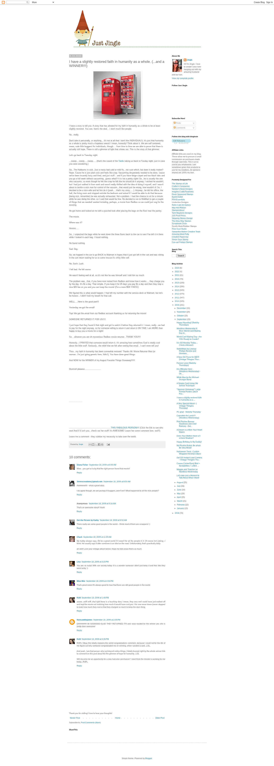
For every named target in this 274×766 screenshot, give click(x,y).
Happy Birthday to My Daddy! (189, 442)
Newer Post (75, 718)
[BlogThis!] (93, 444)
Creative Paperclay (180, 237)
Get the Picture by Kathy (88, 520)
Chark (79, 537)
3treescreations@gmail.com (89, 481)
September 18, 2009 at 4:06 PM (99, 581)
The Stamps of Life (180, 184)
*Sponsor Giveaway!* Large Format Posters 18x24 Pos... (189, 391)
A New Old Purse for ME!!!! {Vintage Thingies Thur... (188, 358)
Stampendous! (178, 210)
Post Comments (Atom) (91, 722)
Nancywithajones (84, 620)
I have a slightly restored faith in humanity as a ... (189, 399)
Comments (180, 128)
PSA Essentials (178, 200)
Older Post (159, 718)
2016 (177, 279)
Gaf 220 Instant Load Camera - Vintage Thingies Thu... (189, 458)
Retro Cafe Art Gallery (181, 205)
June (179, 490)
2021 (177, 275)
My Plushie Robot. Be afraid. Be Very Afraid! (189, 446)
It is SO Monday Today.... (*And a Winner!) (187, 344)
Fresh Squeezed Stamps (182, 194)
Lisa (79, 562)
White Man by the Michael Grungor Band (188, 378)
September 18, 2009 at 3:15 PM (95, 562)
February (181, 505)
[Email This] (90, 444)
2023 (177, 268)
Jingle (189, 60)
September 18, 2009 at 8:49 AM (102, 465)
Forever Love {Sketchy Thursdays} (186, 364)
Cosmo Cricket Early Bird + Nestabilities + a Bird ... (188, 464)
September (182, 319)
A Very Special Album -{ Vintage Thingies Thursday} (187, 405)
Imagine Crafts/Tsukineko (183, 192)
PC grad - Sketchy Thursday (189, 412)
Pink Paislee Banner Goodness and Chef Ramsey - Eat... (186, 423)
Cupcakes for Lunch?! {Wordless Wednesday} (188, 416)
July (179, 486)
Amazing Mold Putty (180, 234)
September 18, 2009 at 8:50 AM (116, 481)
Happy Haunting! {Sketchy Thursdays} (188, 324)
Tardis (121, 161)
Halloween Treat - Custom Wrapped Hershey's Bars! (189, 452)
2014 (177, 286)
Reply (79, 473)
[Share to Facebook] (99, 444)
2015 (177, 283)
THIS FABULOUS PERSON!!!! (125, 428)
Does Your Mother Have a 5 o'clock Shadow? (188, 437)
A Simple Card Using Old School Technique (187, 384)
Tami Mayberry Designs (182, 213)
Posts (178, 123)
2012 (177, 294)
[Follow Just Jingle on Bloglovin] (181, 143)
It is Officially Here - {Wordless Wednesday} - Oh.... (188, 371)
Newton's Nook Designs (182, 189)
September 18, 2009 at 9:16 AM (102, 503)
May (179, 493)
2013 (177, 290)
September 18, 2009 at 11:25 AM (97, 537)
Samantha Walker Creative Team (186, 232)
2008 (177, 513)
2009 (177, 305)
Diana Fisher (82, 465)
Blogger (148, 758)
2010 (177, 301)
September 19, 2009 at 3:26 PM (95, 639)
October (180, 316)
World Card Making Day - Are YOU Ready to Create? (189, 338)
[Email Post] (108, 444)
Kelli (79, 598)
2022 (177, 272)
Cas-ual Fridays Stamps (182, 242)
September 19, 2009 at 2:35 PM (106, 620)
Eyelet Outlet (177, 197)
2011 (177, 298)
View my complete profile (182, 78)
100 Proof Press (179, 216)
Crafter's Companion (181, 186)
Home (117, 718)
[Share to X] (96, 444)
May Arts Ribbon (179, 208)
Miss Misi (81, 581)
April (179, 497)
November (181, 312)
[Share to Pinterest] (102, 444)
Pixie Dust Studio (179, 229)
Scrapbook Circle (179, 223)
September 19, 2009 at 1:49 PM (95, 598)
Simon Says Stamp (180, 239)
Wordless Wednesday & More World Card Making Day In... (189, 330)
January (180, 508)
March (180, 501)
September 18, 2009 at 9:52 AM (113, 520)
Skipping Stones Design (182, 218)
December (181, 308)
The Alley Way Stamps (181, 221)
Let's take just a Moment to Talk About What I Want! (188, 476)
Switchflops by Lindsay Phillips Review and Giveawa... (186, 351)
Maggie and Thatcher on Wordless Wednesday (187, 470)
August (180, 482)
